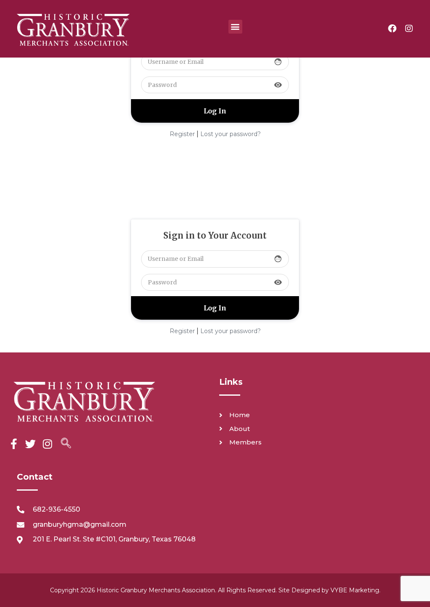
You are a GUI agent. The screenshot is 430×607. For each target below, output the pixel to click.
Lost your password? (230, 134)
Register (182, 134)
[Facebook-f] (13, 444)
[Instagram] (409, 28)
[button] (235, 27)
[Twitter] (30, 444)
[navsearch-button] (66, 444)
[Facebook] (392, 28)
